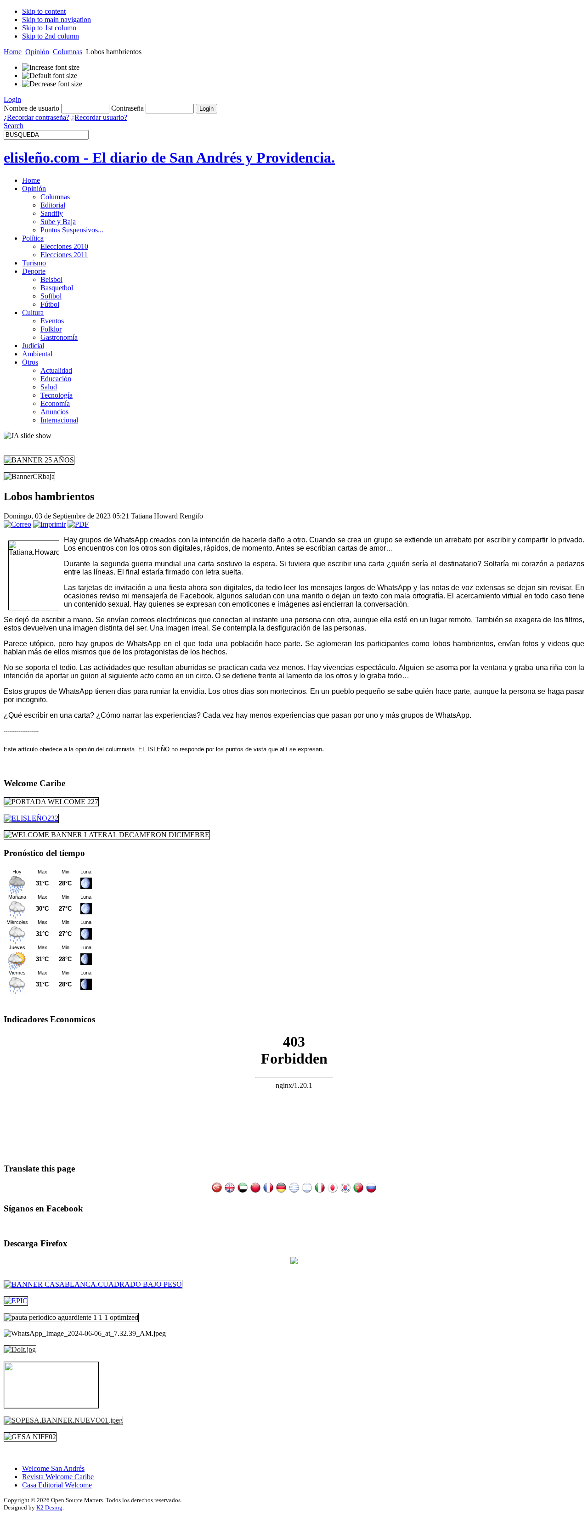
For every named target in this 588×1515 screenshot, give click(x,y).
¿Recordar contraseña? (36, 117)
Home (13, 52)
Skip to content (44, 11)
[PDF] (78, 524)
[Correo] (17, 524)
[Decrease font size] (52, 84)
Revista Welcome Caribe (58, 1477)
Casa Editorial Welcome (57, 1485)
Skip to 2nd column (50, 36)
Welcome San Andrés (53, 1468)
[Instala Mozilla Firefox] (294, 1262)
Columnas (67, 52)
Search (13, 126)
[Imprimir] (49, 524)
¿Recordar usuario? (99, 117)
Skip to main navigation (56, 19)
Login (12, 99)
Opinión (37, 52)
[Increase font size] (50, 67)
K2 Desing (49, 1507)
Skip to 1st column (49, 28)
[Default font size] (49, 76)
